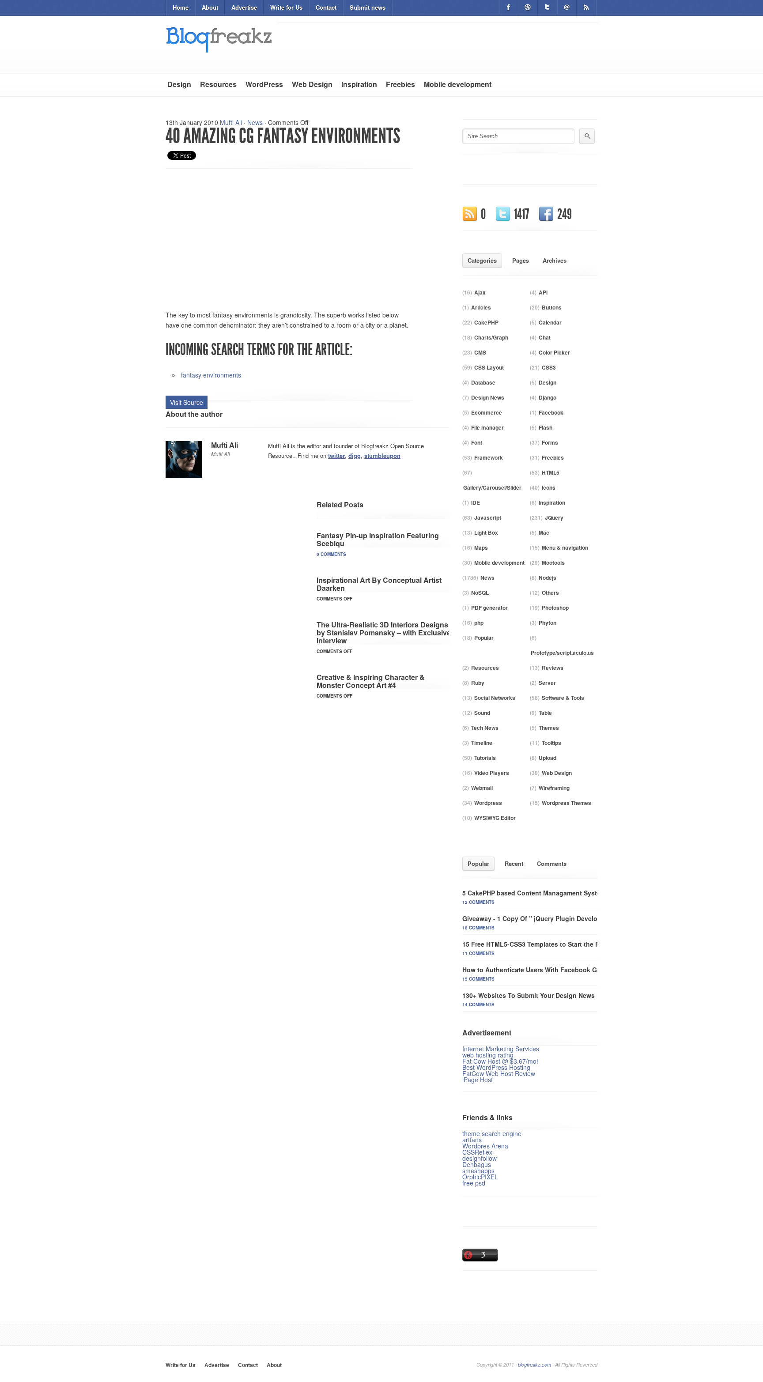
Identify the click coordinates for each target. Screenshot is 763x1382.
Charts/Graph (491, 337)
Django (547, 397)
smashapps (478, 1170)
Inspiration (359, 84)
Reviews (552, 668)
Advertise (244, 7)
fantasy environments (211, 374)
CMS (480, 352)
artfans (472, 1139)
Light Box (486, 532)
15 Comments (478, 979)
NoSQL (480, 593)
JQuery (554, 517)
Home (181, 7)
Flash (545, 427)
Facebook (551, 412)
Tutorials (485, 758)
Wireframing (554, 788)
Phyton (547, 623)
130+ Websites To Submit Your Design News (528, 995)
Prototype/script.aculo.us (562, 653)
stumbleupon (382, 455)
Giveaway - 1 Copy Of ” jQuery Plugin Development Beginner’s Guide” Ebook (578, 918)
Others (550, 593)
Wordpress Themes (566, 803)
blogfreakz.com (534, 1364)
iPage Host (477, 1079)
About (210, 7)
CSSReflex (477, 1152)
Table (545, 713)
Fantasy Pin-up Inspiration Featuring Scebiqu (378, 539)
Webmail (482, 788)
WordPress (264, 84)
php (478, 623)
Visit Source (186, 402)
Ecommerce (486, 412)
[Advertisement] (240, 235)
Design (179, 84)
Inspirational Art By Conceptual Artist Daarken (379, 584)
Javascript (487, 517)
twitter (336, 455)
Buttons (552, 307)
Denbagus (476, 1164)
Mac (544, 532)
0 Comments (331, 554)
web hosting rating (488, 1054)
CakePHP (486, 322)
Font (476, 442)
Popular (484, 638)
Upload (547, 758)
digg (354, 455)
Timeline (481, 743)
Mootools (553, 562)
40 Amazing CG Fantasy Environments (283, 135)
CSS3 (549, 367)
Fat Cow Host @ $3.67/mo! (500, 1061)
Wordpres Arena (485, 1145)
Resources (218, 84)
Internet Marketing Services (500, 1048)
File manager (487, 427)
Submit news (367, 7)
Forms (550, 442)
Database (483, 382)
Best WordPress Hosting (496, 1067)
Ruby (477, 683)
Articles (481, 307)
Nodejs (547, 577)
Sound (482, 713)
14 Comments (478, 1004)
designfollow (479, 1158)
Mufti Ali (231, 122)
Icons (548, 487)
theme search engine (491, 1133)
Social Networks (494, 698)
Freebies (400, 84)
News (255, 122)
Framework (488, 457)
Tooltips (551, 743)
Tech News (485, 728)
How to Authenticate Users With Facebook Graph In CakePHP (554, 969)
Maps (481, 547)
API (543, 292)
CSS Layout (489, 367)
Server (547, 683)
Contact (326, 7)
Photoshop (555, 608)
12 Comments (478, 902)
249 (564, 214)
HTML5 (550, 472)
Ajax (480, 292)
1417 (521, 214)
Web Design (312, 84)
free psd (473, 1182)
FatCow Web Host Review (498, 1073)
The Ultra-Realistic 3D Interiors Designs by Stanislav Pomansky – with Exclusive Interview (384, 632)
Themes (549, 728)
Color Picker (554, 352)
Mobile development (457, 84)
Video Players (491, 773)
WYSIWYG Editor (495, 818)
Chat (545, 337)
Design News (487, 397)
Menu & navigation (565, 547)
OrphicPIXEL (480, 1176)
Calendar (550, 322)
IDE (475, 502)
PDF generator (489, 608)
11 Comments (478, 953)
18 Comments (478, 928)
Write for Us (286, 7)
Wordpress (488, 803)
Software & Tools (563, 698)
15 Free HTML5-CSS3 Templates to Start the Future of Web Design (561, 944)
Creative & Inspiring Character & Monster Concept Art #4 (371, 681)
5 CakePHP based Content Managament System (534, 892)
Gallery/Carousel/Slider (492, 487)
